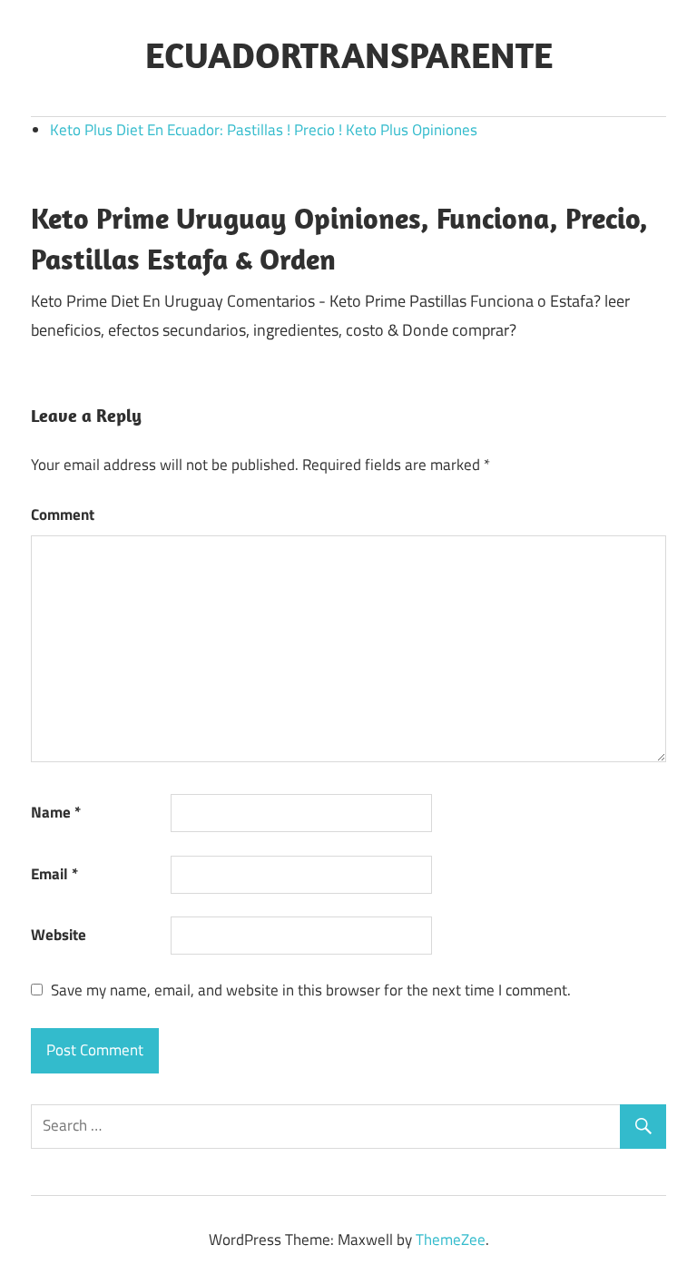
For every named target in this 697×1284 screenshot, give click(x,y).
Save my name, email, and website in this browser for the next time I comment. (311, 990)
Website (58, 934)
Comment (62, 514)
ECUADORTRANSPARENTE (349, 54)
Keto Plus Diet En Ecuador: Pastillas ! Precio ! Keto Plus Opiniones (263, 130)
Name (56, 812)
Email (54, 874)
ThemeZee (451, 1239)
